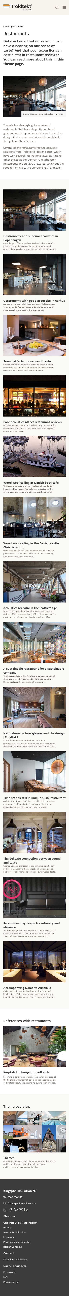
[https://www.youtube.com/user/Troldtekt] (21, 1210)
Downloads (9, 1272)
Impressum (9, 1237)
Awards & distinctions (15, 1232)
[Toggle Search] (57, 7)
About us (9, 1216)
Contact (8, 1253)
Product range (11, 1281)
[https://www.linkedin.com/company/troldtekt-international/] (26, 1210)
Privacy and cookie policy (16, 1241)
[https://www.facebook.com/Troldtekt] (11, 1210)
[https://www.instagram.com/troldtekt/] (5, 1210)
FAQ (5, 1277)
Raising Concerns (12, 1246)
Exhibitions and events (15, 1259)
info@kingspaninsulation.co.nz (19, 1203)
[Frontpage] (17, 7)
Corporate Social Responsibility (20, 1222)
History (7, 1227)
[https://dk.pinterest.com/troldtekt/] (16, 1210)
